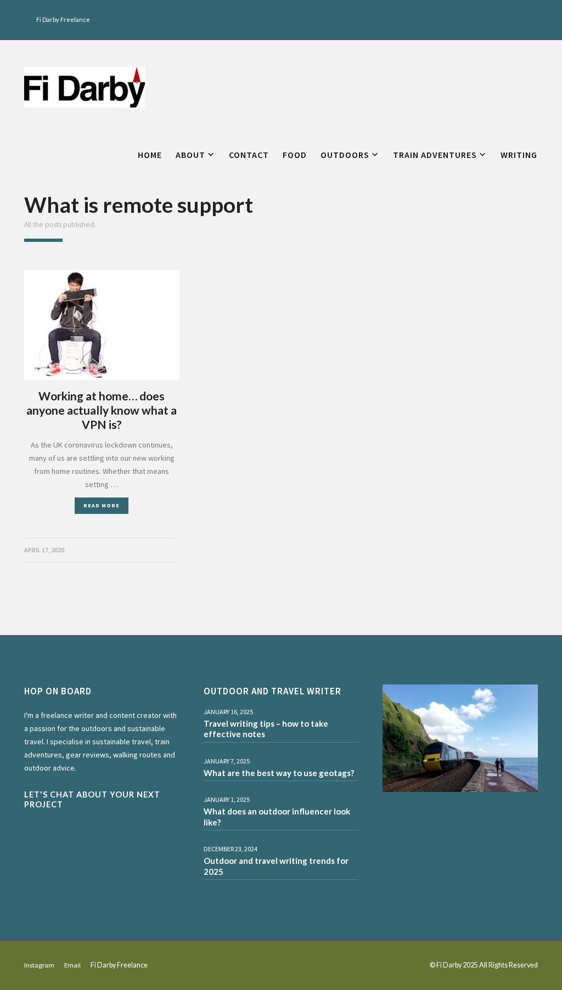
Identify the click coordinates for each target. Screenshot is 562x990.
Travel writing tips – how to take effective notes (266, 729)
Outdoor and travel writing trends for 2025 (276, 866)
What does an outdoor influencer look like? (277, 816)
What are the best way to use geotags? (279, 773)
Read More (101, 505)
